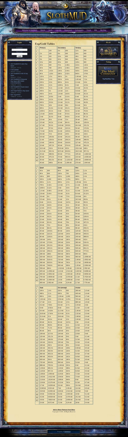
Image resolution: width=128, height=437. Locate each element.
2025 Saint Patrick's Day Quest (20, 91)
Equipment (68, 30)
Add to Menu (57, 409)
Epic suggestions (16, 94)
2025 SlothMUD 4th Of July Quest (19, 74)
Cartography (79, 30)
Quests (42, 30)
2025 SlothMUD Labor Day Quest (19, 65)
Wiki (95, 30)
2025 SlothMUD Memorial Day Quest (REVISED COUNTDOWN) (19, 81)
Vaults (50, 30)
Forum (89, 30)
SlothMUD (67, 431)
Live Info (58, 30)
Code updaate (15, 70)
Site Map (103, 30)
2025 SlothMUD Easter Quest (20, 87)
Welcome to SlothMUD (29, 30)
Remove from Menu (68, 409)
